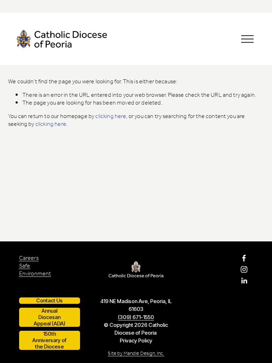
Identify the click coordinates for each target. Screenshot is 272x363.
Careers (29, 258)
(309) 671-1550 (136, 317)
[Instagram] (244, 269)
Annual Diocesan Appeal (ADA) (50, 317)
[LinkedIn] (244, 280)
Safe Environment (35, 270)
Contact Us (49, 300)
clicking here (110, 116)
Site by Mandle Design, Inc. (136, 353)
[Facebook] (244, 258)
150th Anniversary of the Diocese (49, 340)
